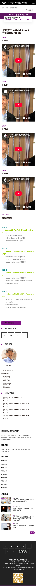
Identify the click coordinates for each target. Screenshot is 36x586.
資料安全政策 (12, 560)
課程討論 (4, 461)
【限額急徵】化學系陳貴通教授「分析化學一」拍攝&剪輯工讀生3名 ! (23, 500)
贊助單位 (4, 464)
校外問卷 (6, 380)
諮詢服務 (6, 387)
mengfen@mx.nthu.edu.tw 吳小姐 (19, 561)
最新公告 (4, 481)
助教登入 (4, 487)
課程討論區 (7, 384)
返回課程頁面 (10, 323)
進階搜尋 (30, 10)
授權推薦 (4, 471)
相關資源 (4, 467)
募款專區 (4, 445)
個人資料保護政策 (22, 560)
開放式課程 (8, 18)
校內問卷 (6, 377)
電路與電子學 (16, 18)
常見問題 (4, 484)
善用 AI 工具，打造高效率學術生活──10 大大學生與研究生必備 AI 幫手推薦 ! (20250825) (23, 518)
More (32, 532)
